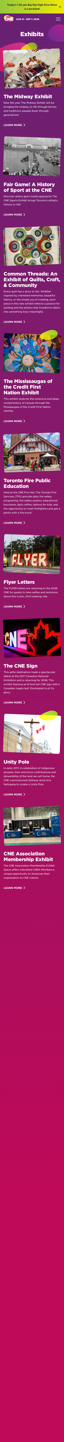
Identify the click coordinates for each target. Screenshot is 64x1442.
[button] (60, 7)
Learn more (13, 125)
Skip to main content (34, 21)
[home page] (9, 19)
